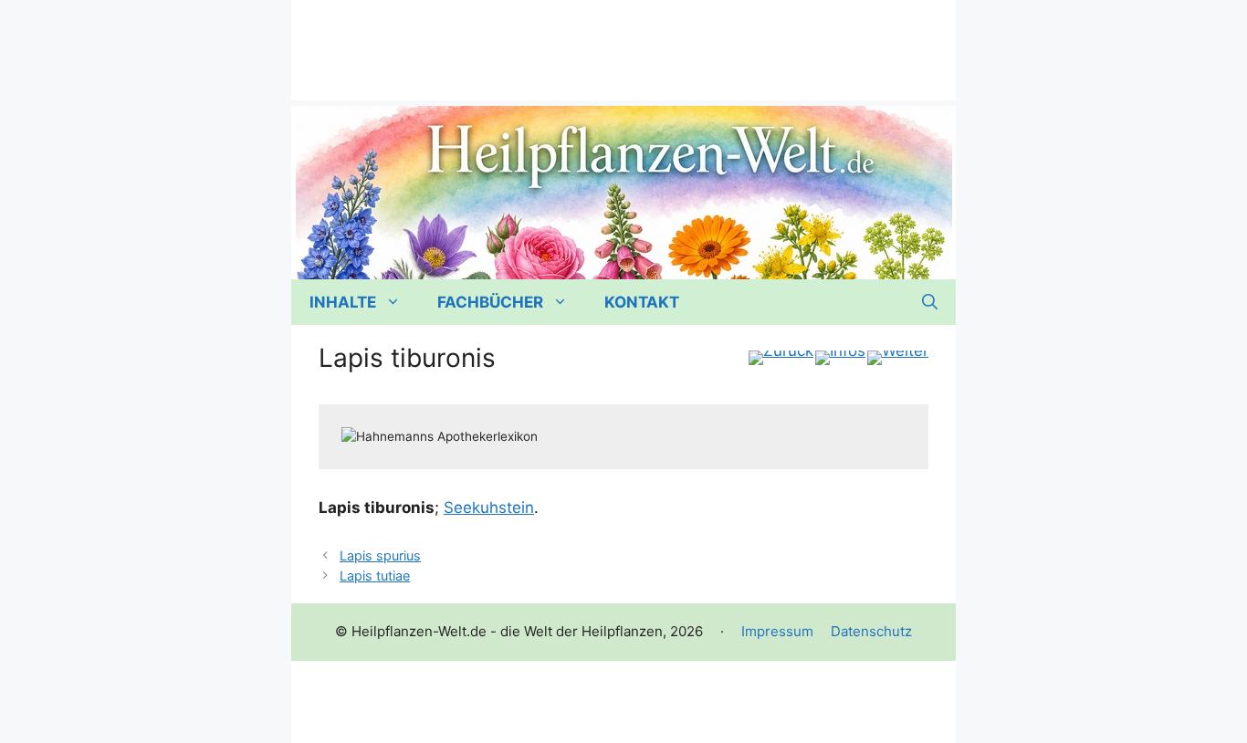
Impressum (777, 631)
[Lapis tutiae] (897, 358)
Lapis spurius (380, 555)
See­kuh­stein (489, 507)
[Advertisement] (623, 41)
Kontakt (641, 302)
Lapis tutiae (375, 575)
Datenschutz (871, 631)
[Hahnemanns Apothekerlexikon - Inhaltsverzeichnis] (840, 358)
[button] (930, 302)
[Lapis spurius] (781, 358)
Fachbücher (490, 302)
